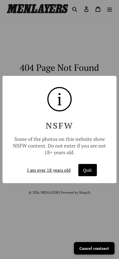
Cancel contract (94, 248)
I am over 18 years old (49, 170)
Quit (87, 170)
